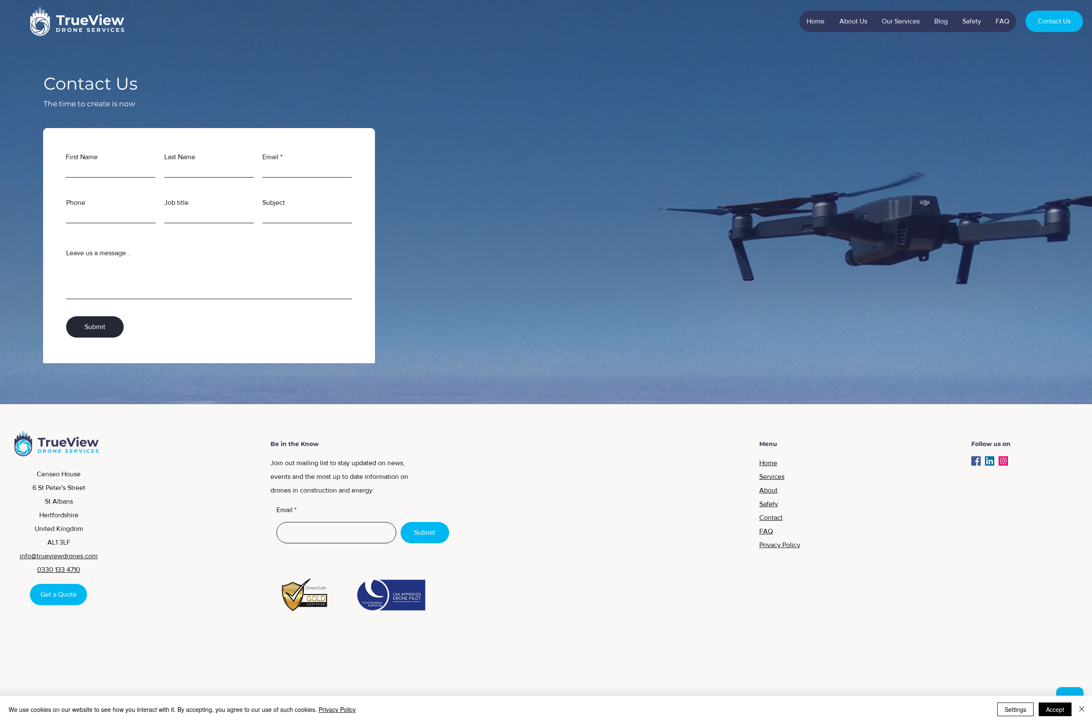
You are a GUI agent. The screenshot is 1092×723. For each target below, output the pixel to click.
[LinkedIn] (989, 461)
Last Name (179, 157)
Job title (176, 202)
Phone (75, 202)
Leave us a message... (98, 253)
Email (270, 157)
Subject (273, 202)
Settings (1015, 709)
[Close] (1082, 709)
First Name (82, 157)
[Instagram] (1003, 461)
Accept (1055, 709)
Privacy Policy (337, 709)
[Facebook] (976, 461)
